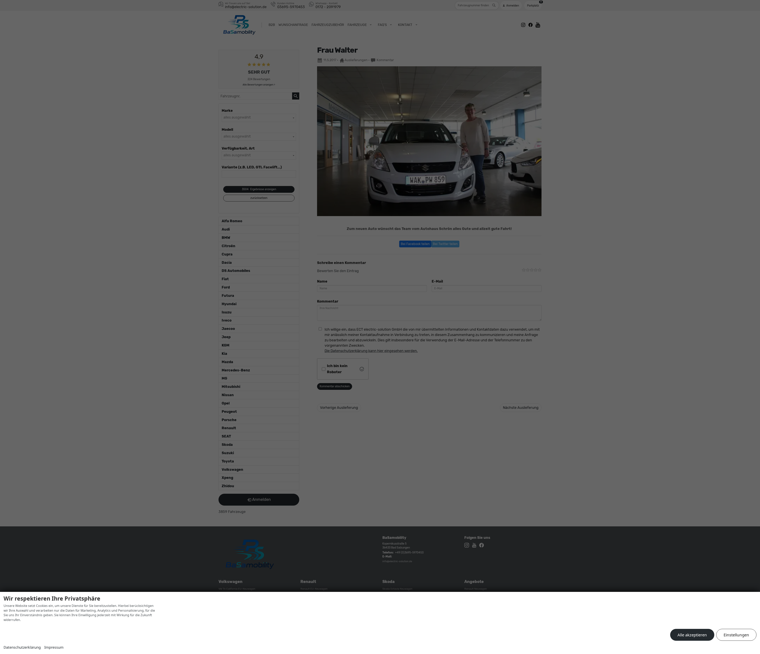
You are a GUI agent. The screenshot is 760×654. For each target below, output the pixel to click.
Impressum (54, 647)
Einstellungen (736, 635)
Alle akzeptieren (692, 635)
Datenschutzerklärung (22, 647)
